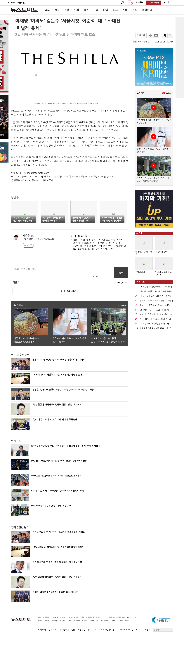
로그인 (166, 2)
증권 (86, 10)
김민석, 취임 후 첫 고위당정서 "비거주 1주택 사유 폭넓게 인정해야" (102, 246)
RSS (138, 630)
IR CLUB (92, 630)
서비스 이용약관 (126, 630)
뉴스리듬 (141, 93)
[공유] (156, 35)
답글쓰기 (141, 35)
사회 (76, 10)
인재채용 (52, 630)
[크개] (164, 35)
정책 (66, 10)
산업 (105, 10)
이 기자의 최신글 (79, 236)
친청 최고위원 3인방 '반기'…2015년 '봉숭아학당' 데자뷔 (97, 240)
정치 (56, 10)
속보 (47, 10)
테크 (115, 10)
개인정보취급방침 (77, 630)
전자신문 (139, 2)
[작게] (170, 35)
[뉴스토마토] (24, 10)
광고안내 (63, 630)
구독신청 (146, 630)
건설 (134, 10)
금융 (95, 10)
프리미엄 (147, 10)
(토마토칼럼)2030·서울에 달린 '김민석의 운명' (93, 249)
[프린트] (150, 35)
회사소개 (42, 630)
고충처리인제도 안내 (107, 630)
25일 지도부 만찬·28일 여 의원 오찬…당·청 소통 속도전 (97, 243)
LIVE (130, 3)
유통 (124, 10)
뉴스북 (29, 245)
